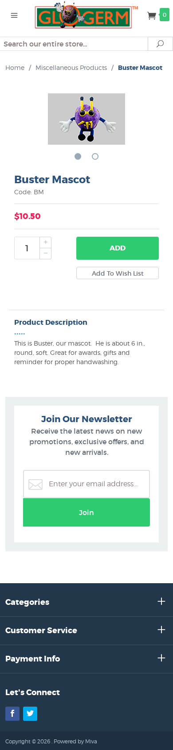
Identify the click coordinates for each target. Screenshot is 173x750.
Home (14, 67)
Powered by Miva (75, 741)
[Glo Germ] (86, 14)
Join (86, 512)
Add (118, 248)
